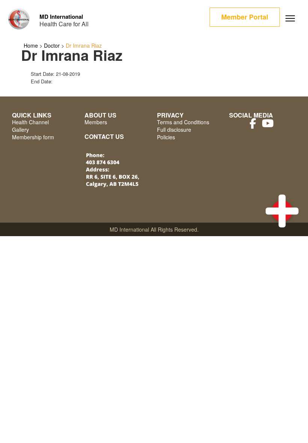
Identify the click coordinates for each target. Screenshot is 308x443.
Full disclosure (174, 129)
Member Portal (244, 17)
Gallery (20, 129)
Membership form (33, 137)
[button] (282, 211)
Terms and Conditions (183, 122)
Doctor (52, 45)
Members (96, 122)
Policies (166, 137)
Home (31, 45)
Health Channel (30, 122)
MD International (61, 16)
